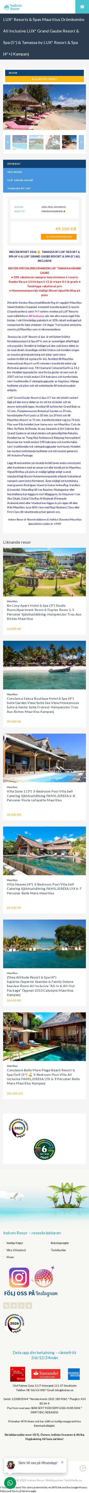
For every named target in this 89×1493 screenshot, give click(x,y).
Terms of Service (21, 1491)
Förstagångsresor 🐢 (53, 211)
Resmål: (19, 207)
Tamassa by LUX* (19, 188)
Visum (10, 1257)
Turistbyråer (58, 1250)
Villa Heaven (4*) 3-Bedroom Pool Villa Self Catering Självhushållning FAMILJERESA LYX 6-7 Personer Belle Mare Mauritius (44, 888)
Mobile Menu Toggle (82, 7)
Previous (9, 109)
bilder (13, 72)
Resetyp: (19, 211)
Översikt (14, 163)
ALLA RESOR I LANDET (44, 79)
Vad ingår (14, 171)
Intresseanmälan (59, 236)
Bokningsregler (60, 1243)
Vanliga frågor (14, 1243)
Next (80, 109)
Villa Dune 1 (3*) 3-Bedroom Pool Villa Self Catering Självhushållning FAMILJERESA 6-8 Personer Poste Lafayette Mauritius (41, 795)
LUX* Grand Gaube (20, 180)
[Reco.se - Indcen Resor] (18, 1128)
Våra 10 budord (16, 1250)
